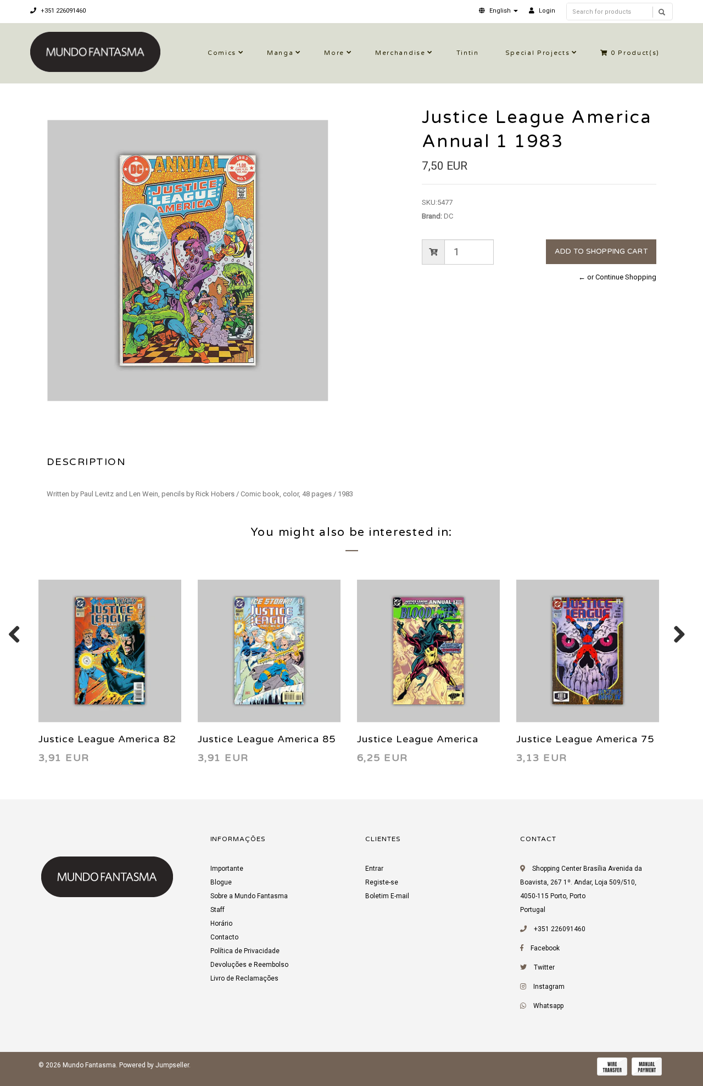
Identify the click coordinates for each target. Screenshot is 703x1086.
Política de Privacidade (245, 951)
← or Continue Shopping (617, 277)
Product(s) (635, 53)
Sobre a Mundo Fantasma (249, 896)
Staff (217, 910)
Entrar (374, 868)
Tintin (467, 53)
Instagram (549, 986)
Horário (221, 923)
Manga (280, 53)
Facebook (545, 948)
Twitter (544, 967)
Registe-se (381, 882)
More (334, 53)
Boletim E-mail (387, 896)
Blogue (221, 882)
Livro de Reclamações (244, 978)
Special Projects (537, 53)
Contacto (224, 937)
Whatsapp (548, 1006)
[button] (498, 10)
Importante (226, 868)
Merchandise (400, 53)
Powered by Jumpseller (154, 1065)
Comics (222, 53)
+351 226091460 (62, 10)
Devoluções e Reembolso (249, 965)
